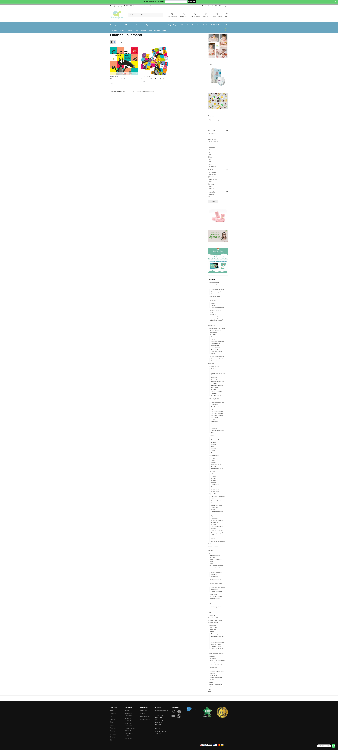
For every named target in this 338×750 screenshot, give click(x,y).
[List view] (114, 42)
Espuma (213, 442)
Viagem (210, 691)
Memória (213, 423)
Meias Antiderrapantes (217, 642)
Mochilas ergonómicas (217, 341)
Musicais (213, 524)
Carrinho (205, 16)
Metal (212, 446)
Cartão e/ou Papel (216, 440)
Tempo (213, 432)
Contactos (113, 713)
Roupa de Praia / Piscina (215, 620)
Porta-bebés (213, 334)
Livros (117, 76)
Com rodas (214, 503)
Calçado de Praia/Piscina (218, 640)
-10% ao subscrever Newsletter (153, 2)
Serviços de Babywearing (217, 356)
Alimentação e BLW (213, 282)
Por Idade (212, 471)
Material (212, 435)
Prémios (112, 731)
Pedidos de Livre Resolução (130, 729)
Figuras (213, 509)
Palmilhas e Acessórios (217, 648)
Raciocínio (214, 428)
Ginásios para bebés (217, 511)
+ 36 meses (214, 474)
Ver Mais (210, 687)
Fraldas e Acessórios (215, 310)
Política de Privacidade (128, 724)
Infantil (112, 76)
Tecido (213, 453)
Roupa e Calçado (213, 622)
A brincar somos (214, 366)
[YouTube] (173, 716)
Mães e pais (214, 379)
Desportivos (214, 507)
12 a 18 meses (215, 487)
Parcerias (113, 728)
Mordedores (214, 522)
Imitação (213, 514)
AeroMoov (212, 615)
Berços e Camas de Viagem (217, 660)
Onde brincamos (214, 455)
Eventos (112, 737)
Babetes (212, 287)
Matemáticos (214, 421)
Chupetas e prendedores (216, 565)
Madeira (213, 444)
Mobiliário (212, 673)
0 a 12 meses (215, 484)
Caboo (213, 337)
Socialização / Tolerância (218, 430)
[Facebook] (179, 712)
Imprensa (112, 734)
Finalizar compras (217, 16)
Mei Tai (213, 339)
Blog (226, 16)
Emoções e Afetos (216, 407)
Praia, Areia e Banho (217, 530)
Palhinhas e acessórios (217, 307)
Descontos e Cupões (128, 734)
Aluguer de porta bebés (217, 358)
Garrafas (213, 305)
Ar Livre (213, 458)
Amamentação (214, 284)
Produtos (112, 719)
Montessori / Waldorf (217, 520)
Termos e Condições (128, 719)
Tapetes (212, 679)
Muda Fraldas (213, 594)
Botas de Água (215, 634)
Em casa (213, 462)
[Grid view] (111, 42)
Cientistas (214, 371)
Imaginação (214, 417)
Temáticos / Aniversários (218, 541)
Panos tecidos (215, 345)
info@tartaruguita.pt (161, 710)
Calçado (212, 631)
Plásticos (213, 448)
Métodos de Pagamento (128, 714)
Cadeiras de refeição (215, 296)
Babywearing (211, 325)
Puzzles (213, 536)
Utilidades (210, 682)
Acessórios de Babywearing (217, 328)
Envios (127, 710)
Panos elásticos (215, 343)
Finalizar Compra (145, 716)
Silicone (213, 450)
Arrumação (213, 658)
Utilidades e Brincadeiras (215, 684)
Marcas (210, 612)
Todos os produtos (171, 16)
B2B (111, 740)
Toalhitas (212, 600)
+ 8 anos (213, 482)
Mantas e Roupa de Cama (217, 671)
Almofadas (212, 656)
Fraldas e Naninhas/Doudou (217, 665)
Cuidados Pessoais (215, 568)
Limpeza (212, 312)
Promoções (128, 738)
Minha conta (183, 16)
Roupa (211, 651)
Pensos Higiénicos (215, 598)
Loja (111, 716)
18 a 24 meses (215, 489)
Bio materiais (214, 437)
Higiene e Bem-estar (213, 553)
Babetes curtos (215, 294)
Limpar (213, 201)
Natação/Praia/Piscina (216, 596)
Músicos (213, 389)
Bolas (212, 498)
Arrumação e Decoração (218, 496)
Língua (213, 419)
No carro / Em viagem (217, 468)
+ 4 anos (213, 476)
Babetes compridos (216, 292)
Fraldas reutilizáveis (216, 591)
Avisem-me (123, 83)
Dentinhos (212, 570)
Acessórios (213, 625)
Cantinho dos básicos (214, 544)
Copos (213, 303)
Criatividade (214, 404)
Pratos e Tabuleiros (215, 316)
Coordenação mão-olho (217, 402)
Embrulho (210, 550)
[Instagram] (173, 712)
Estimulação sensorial (217, 411)
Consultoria (214, 361)
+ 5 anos (213, 478)
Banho (213, 460)
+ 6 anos (213, 480)
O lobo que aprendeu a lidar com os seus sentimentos (122, 80)
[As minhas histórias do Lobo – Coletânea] (155, 61)
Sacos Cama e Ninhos (216, 677)
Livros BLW (213, 314)
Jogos (212, 516)
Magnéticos (214, 518)
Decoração (213, 662)
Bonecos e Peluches (217, 501)
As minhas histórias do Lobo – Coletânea (153, 79)
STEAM (213, 539)
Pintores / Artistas (216, 395)
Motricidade (214, 426)
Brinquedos (211, 363)
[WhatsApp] (179, 716)
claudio (210, 548)
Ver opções (153, 81)
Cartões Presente (213, 546)
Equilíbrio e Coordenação (218, 409)
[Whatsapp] (333, 746)
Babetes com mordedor (217, 289)
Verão (209, 689)
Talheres (212, 323)
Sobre (111, 710)
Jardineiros (214, 377)
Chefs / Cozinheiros (216, 369)
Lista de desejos (195, 16)
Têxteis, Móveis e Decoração (216, 653)
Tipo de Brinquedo (215, 494)
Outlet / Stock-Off (213, 618)
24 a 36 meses (215, 491)
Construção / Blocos (216, 505)
